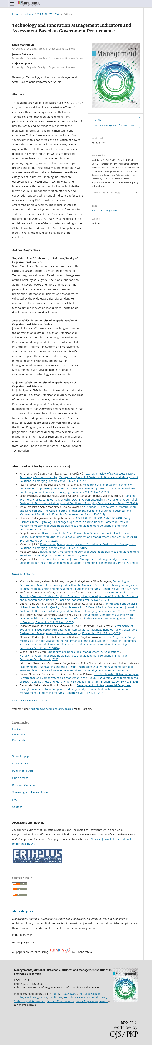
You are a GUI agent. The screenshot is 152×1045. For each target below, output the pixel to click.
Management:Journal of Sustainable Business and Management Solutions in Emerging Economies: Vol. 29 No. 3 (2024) (78, 668)
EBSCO (64, 993)
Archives (28, 14)
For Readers (18, 729)
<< (13, 700)
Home (15, 14)
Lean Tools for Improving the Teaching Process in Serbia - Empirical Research (76, 594)
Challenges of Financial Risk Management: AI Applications (84, 652)
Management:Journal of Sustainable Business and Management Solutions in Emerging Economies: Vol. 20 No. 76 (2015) (79, 501)
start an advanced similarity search (51, 709)
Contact (17, 807)
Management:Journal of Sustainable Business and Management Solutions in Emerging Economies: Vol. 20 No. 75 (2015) (79, 553)
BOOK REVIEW (49, 551)
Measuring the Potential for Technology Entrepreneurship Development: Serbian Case (76, 486)
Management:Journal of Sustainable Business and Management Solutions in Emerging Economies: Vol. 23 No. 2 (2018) (78, 490)
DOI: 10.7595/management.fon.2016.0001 (114, 122)
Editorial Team (21, 763)
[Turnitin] (60, 952)
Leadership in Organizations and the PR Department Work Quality (61, 666)
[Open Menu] (12, 3)
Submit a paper (22, 756)
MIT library (31, 997)
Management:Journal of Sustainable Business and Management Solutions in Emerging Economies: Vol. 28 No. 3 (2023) (79, 479)
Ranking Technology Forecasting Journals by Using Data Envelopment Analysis (77, 497)
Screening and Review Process (31, 792)
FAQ (14, 799)
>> (45, 700)
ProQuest (84, 993)
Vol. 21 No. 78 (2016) (48, 14)
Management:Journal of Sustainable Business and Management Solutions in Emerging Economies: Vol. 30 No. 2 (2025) (79, 587)
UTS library (55, 997)
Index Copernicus (87, 1001)
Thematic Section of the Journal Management (68, 559)
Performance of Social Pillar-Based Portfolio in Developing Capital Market (76, 627)
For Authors (18, 734)
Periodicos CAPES (74, 997)
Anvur (103, 1001)
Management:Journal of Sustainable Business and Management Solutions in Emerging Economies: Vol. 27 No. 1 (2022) (79, 598)
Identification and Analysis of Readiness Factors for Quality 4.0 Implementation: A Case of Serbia (79, 605)
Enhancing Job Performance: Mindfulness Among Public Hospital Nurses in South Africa (75, 583)
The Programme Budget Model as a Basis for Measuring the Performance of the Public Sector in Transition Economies (78, 638)
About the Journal (23, 911)
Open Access (20, 778)
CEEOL (43, 997)
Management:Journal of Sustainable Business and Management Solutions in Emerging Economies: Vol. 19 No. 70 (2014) (75, 512)
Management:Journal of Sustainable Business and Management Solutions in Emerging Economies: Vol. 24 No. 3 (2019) (75, 690)
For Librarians (19, 740)
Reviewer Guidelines (25, 785)
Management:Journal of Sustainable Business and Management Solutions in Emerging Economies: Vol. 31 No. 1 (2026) (78, 609)
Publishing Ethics (23, 770)
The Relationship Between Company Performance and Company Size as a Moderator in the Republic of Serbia (79, 676)
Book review (48, 544)
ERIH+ (55, 993)
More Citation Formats (107, 192)
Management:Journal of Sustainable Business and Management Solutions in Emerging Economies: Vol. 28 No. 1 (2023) (78, 631)
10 (39, 700)
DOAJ (73, 993)
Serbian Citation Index (60, 1001)
